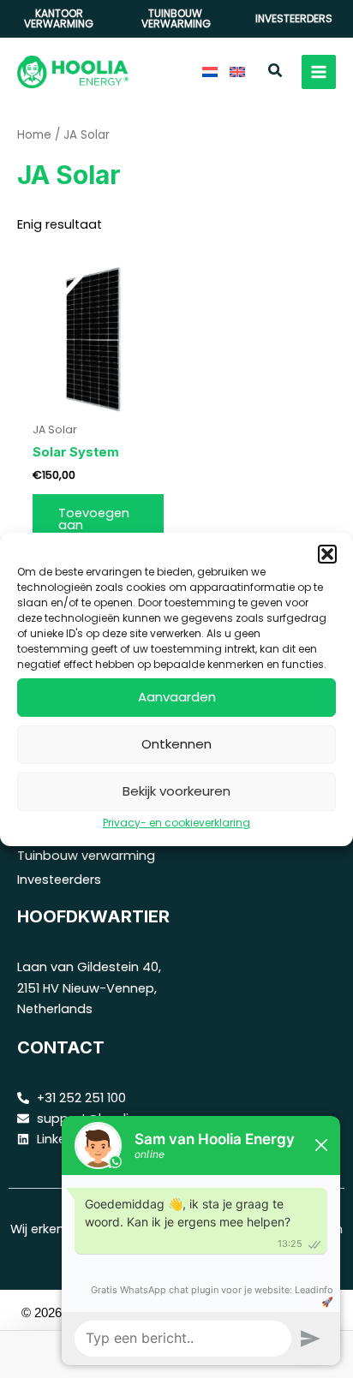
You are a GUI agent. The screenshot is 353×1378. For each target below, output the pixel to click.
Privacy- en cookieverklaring (176, 821)
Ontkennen (176, 744)
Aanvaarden (177, 697)
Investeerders (59, 879)
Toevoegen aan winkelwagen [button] (98, 525)
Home (34, 135)
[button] (327, 553)
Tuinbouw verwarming (86, 855)
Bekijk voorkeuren (176, 791)
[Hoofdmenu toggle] (319, 72)
